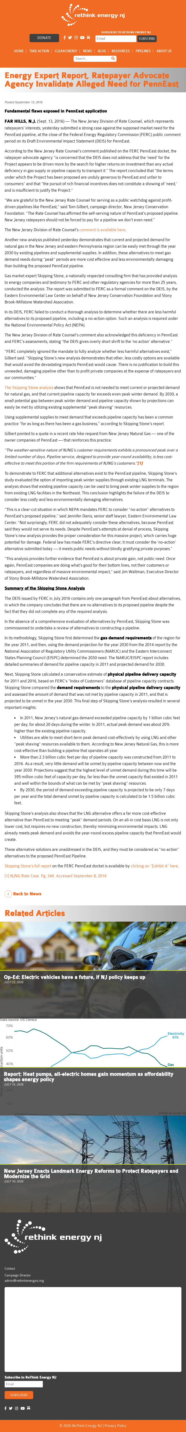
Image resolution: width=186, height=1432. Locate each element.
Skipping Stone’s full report (28, 866)
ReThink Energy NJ (28, 1293)
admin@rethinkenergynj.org (24, 1280)
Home (19, 51)
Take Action (39, 51)
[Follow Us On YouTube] (82, 38)
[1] (7, 876)
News (87, 51)
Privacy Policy (115, 1426)
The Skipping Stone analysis (29, 387)
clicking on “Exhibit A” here (154, 866)
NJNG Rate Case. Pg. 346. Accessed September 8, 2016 (58, 876)
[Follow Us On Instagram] (76, 38)
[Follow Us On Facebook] (65, 38)
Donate (44, 38)
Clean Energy (66, 51)
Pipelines (143, 51)
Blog (102, 51)
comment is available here (102, 230)
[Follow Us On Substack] (88, 38)
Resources (121, 51)
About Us (164, 51)
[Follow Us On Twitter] (70, 38)
